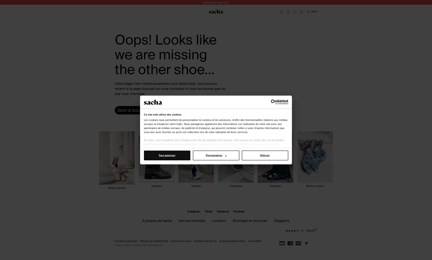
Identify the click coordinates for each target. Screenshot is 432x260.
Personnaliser (214, 155)
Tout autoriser (167, 155)
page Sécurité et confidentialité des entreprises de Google (242, 144)
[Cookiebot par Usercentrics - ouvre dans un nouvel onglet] (273, 102)
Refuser (265, 155)
